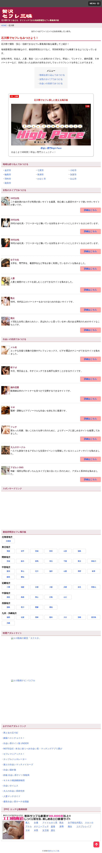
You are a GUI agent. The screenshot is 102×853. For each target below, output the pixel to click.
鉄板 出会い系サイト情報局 (16, 775)
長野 (79, 571)
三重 (8, 587)
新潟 (8, 571)
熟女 (61, 822)
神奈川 (93, 561)
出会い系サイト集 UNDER (16, 743)
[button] (94, 3)
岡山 (36, 597)
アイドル (46, 822)
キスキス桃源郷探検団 (14, 780)
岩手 (22, 551)
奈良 (79, 587)
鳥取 (8, 597)
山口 (65, 597)
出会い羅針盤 (9, 770)
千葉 (65, 561)
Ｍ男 (36, 830)
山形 (65, 551)
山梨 (65, 571)
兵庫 (65, 587)
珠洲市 (40, 174)
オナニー (38, 826)
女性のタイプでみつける (51, 79)
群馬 (36, 561)
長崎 (36, 617)
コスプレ (80, 826)
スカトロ (89, 822)
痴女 (70, 826)
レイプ (88, 826)
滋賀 (22, 587)
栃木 (22, 561)
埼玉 (51, 561)
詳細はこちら (90, 210)
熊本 (51, 617)
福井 (51, 571)
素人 (27, 822)
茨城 (8, 561)
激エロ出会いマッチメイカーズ (18, 764)
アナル (28, 826)
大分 (65, 617)
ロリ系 (54, 822)
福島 (79, 551)
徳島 (8, 607)
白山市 (73, 179)
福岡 (8, 617)
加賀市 (73, 174)
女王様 (45, 830)
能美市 (8, 183)
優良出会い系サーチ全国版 (16, 801)
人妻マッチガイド (11, 796)
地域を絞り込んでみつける (52, 75)
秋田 (51, 551)
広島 (51, 597)
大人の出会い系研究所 (14, 791)
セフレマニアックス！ (14, 754)
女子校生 (72, 822)
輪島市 (8, 174)
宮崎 (79, 617)
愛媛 (36, 607)
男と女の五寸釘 (10, 733)
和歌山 (93, 587)
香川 (22, 607)
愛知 (22, 577)
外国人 (79, 822)
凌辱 (61, 826)
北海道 (8, 541)
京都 (36, 587)
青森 (8, 551)
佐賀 (22, 617)
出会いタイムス (10, 786)
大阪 (51, 587)
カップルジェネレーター (15, 759)
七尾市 (40, 170)
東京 (79, 561)
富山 (22, 571)
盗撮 (53, 826)
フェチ (45, 826)
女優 (36, 822)
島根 (22, 597)
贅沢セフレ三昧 (53, 851)
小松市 (73, 170)
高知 (51, 607)
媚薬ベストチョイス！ (14, 738)
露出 (53, 830)
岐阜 (93, 571)
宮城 (36, 551)
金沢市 (8, 170)
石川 (36, 571)
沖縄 (8, 623)
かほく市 (41, 179)
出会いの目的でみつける (51, 83)
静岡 (8, 577)
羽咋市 (8, 179)
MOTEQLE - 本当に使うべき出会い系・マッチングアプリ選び (32, 749)
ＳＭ (27, 830)
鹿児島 (93, 617)
